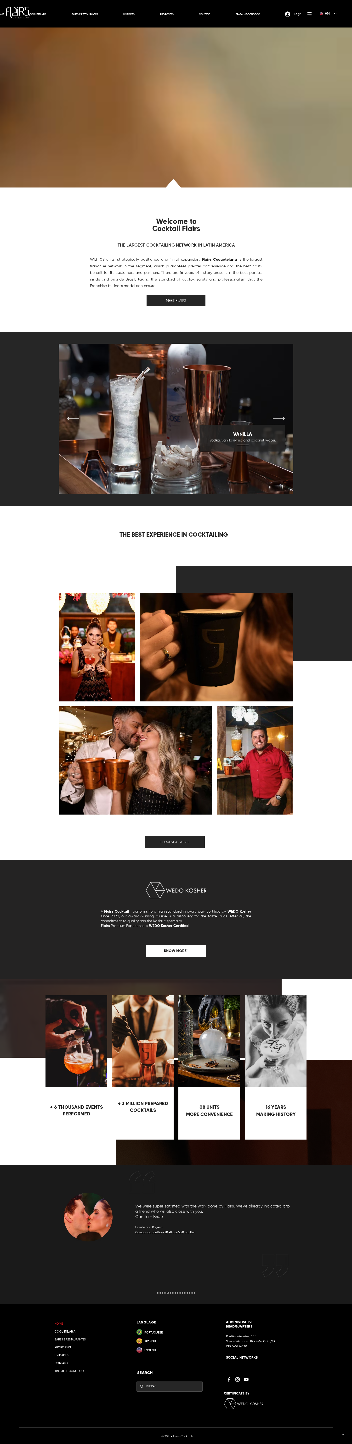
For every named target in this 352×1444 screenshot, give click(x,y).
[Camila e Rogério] (167, 1293)
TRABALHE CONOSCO (69, 1371)
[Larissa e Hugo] (194, 1293)
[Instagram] (237, 1379)
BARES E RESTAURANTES (70, 1339)
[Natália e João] (169, 1293)
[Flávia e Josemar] (192, 1293)
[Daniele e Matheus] (160, 1293)
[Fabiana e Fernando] (189, 1293)
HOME (59, 1324)
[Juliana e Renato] (182, 1293)
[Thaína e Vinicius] (172, 1293)
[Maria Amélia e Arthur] (187, 1293)
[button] (309, 14)
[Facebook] (229, 1379)
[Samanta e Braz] (165, 1293)
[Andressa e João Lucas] (158, 1293)
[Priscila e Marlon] (162, 1293)
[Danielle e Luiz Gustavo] (175, 1293)
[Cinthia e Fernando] (180, 1293)
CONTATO (61, 1363)
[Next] (279, 419)
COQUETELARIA (65, 1331)
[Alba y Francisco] (177, 1293)
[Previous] (73, 419)
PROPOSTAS (63, 1347)
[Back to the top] (342, 1434)
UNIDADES (61, 1355)
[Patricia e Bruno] (185, 1293)
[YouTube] (246, 1379)
